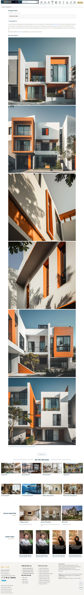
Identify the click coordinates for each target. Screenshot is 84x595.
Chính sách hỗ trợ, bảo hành (6, 587)
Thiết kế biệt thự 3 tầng (24, 524)
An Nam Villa (44, 522)
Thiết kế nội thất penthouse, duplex (46, 573)
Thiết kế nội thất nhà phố (44, 571)
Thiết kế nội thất (42, 566)
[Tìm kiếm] (37, 2)
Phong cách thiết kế (43, 583)
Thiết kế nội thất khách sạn (44, 575)
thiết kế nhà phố (55, 24)
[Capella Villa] (73, 473)
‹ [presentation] (21, 513)
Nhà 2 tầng (25, 577)
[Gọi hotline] (81, 583)
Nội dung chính (14, 16)
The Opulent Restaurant (27, 495)
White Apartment (46, 474)
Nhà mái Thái (25, 581)
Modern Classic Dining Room (70, 495)
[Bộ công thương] (3, 581)
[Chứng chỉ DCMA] (13, 578)
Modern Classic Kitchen (48, 495)
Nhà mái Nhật (25, 582)
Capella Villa (66, 474)
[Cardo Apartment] (11, 493)
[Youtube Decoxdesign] (6, 578)
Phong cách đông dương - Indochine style (49, 524)
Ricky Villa (22, 522)
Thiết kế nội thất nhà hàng (44, 576)
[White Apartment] (52, 473)
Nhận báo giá (80, 2)
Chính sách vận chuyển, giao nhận (7, 585)
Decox (20, 31)
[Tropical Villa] (11, 473)
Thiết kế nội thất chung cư (44, 570)
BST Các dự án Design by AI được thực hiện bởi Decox (24, 446)
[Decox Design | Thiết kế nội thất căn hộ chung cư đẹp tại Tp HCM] (8, 2)
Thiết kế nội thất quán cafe (44, 578)
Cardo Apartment (5, 495)
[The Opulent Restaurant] (31, 493)
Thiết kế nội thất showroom (44, 580)
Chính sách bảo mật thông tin (6, 591)
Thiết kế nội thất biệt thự (44, 568)
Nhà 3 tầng (25, 579)
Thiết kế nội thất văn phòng (44, 582)
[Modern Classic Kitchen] (52, 493)
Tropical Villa (4, 474)
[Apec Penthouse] (31, 473)
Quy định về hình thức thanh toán (7, 592)
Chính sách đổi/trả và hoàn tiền (6, 589)
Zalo (81, 587)
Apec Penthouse (26, 474)
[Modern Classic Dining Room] (73, 493)
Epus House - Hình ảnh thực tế (70, 522)
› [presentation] (80, 513)
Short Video (9, 537)
